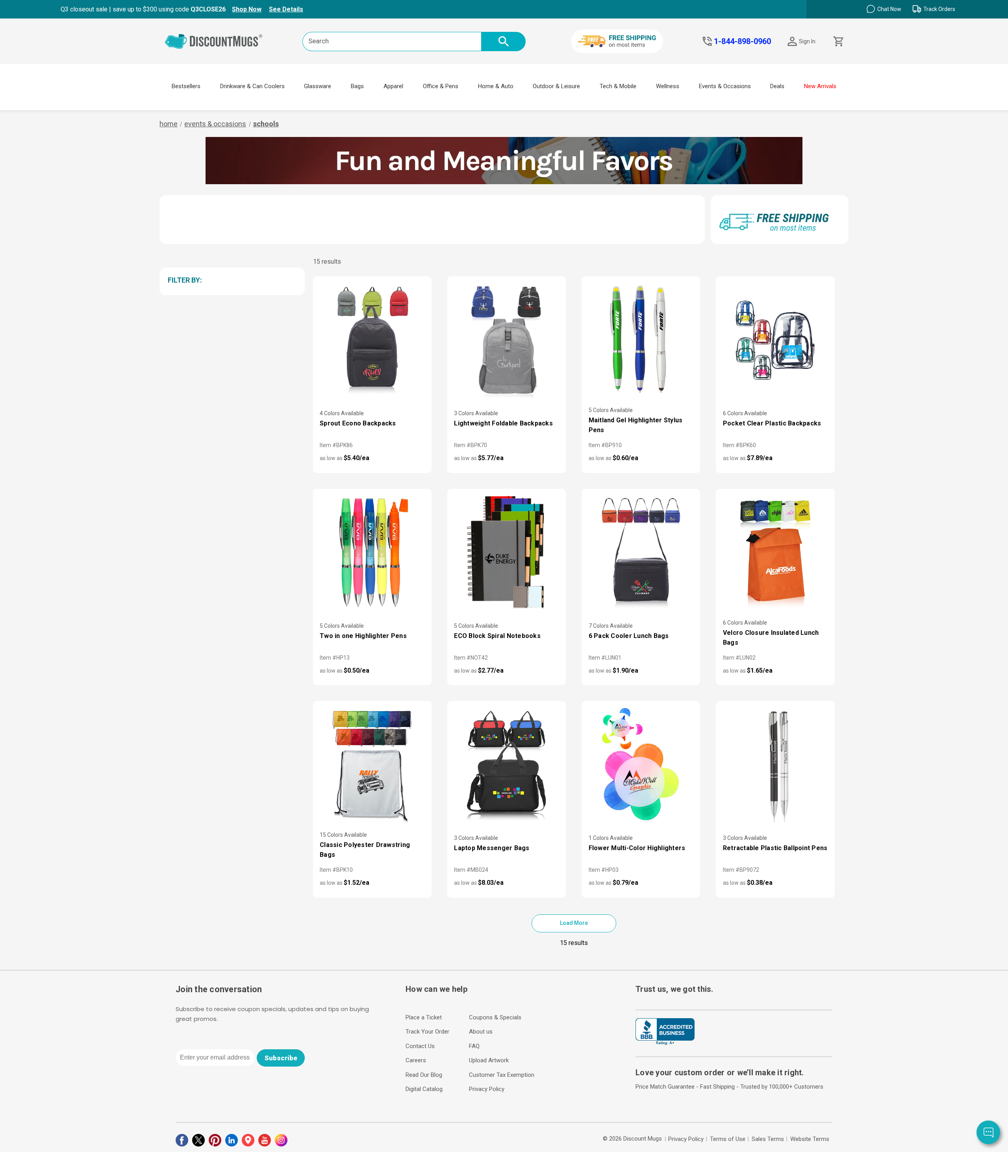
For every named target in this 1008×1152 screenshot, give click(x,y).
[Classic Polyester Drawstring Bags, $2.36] (372, 764)
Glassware (317, 86)
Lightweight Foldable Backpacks (503, 423)
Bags (357, 86)
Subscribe (281, 1058)
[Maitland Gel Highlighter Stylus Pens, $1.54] (641, 340)
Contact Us (420, 1046)
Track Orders (939, 9)
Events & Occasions (725, 86)
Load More (574, 923)
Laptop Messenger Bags (491, 848)
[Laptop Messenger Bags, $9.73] (506, 764)
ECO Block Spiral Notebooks (497, 636)
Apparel (393, 86)
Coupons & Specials (495, 1017)
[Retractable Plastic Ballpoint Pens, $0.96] (775, 764)
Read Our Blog (424, 1074)
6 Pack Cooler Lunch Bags (629, 636)
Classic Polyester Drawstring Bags (365, 849)
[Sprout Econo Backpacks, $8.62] (372, 340)
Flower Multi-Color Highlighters (637, 848)
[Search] (503, 41)
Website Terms (809, 1139)
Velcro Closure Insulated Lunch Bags (771, 637)
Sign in (807, 41)
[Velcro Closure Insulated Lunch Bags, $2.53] (775, 552)
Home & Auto (495, 86)
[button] (231, 280)
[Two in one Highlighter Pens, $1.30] (372, 552)
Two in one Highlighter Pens (363, 636)
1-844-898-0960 (742, 41)
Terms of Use (727, 1139)
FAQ (474, 1046)
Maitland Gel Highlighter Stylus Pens (636, 425)
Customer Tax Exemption (501, 1074)
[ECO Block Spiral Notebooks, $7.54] (506, 552)
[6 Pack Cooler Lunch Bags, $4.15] (641, 552)
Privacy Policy (486, 1089)
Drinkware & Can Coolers (252, 86)
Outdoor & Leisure (556, 86)
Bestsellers (186, 86)
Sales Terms (768, 1139)
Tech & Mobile (618, 86)
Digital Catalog (424, 1089)
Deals (777, 86)
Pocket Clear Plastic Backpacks (772, 423)
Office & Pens (440, 86)
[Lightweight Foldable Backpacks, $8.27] (506, 340)
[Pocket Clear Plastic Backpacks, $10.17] (775, 340)
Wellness (667, 86)
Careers (416, 1060)
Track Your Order (427, 1031)
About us (481, 1031)
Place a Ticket (424, 1017)
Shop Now (246, 9)
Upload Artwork (489, 1060)
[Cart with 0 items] (837, 41)
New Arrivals (820, 86)
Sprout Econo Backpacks (358, 423)
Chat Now (889, 9)
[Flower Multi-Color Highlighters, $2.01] (641, 764)
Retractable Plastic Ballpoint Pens (775, 848)
